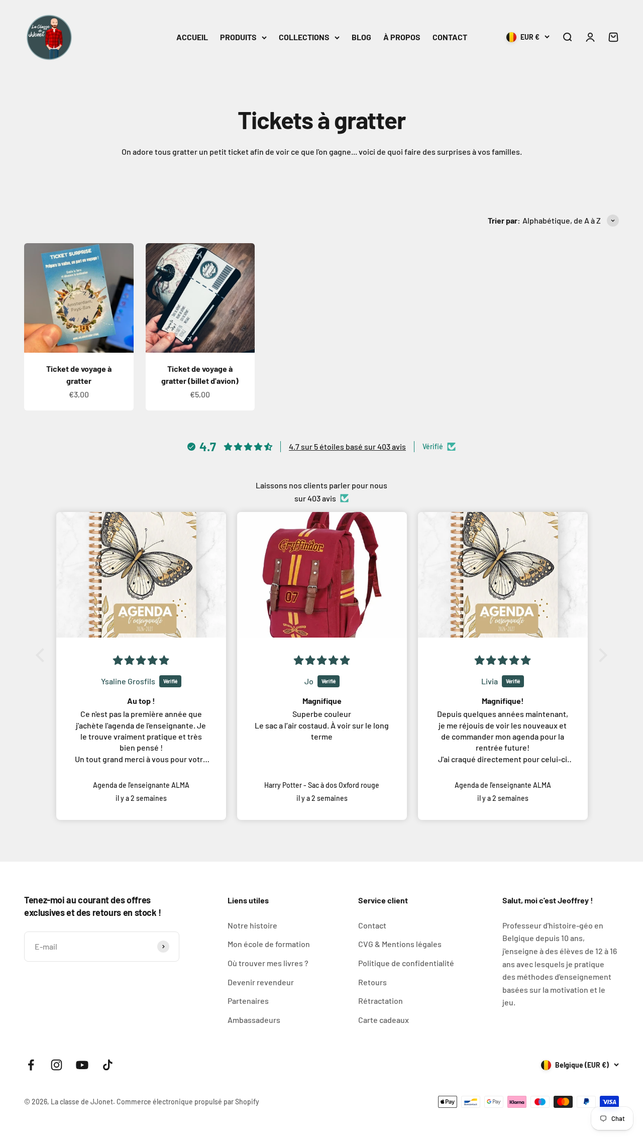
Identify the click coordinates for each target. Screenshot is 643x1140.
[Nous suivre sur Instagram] (56, 1065)
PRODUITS (238, 37)
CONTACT (450, 37)
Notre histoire (252, 925)
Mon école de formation (269, 944)
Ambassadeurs (254, 1019)
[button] (43, 655)
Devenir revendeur (261, 982)
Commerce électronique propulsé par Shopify (188, 1101)
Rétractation (380, 1000)
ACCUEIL (192, 37)
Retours (372, 982)
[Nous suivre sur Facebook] (31, 1065)
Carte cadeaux (383, 1019)
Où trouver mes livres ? (268, 963)
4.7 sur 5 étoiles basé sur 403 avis (347, 446)
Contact (372, 925)
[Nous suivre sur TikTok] (108, 1065)
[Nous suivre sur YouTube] (82, 1065)
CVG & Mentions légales (400, 944)
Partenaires (248, 1000)
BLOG (361, 37)
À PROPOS (401, 37)
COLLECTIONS (304, 37)
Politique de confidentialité (406, 963)
